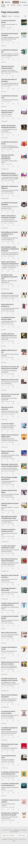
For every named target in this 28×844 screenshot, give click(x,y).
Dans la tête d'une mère (9, 632)
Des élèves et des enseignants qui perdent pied (9, 276)
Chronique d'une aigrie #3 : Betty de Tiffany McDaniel (10, 455)
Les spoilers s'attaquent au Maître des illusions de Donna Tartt (10, 38)
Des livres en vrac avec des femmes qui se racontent (10, 367)
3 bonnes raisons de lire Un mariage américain (10, 604)
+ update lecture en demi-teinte (9, 99)
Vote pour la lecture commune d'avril (7, 111)
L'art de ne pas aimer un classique (9, 80)
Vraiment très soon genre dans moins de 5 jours (9, 817)
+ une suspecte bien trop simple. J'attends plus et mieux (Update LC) (10, 177)
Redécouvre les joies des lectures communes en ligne (10, 620)
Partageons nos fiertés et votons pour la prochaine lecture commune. (10, 563)
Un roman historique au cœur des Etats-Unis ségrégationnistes (10, 146)
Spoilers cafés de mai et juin (9, 351)
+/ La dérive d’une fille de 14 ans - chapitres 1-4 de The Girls (10, 266)
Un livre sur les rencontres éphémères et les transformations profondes (10, 71)
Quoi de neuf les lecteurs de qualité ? (9, 696)
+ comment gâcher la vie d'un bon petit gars (9, 130)
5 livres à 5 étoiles (7, 293)
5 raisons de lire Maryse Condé (9, 648)
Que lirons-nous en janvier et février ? (10, 576)
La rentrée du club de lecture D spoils (8, 318)
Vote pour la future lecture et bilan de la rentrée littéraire (9, 699)
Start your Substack (9, 835)
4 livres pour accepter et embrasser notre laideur (7, 760)
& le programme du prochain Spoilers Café (9, 398)
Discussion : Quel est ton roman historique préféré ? (10, 465)
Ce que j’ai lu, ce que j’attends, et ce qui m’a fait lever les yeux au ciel (9, 253)
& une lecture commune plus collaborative (9, 371)
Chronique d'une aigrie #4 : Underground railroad (8, 426)
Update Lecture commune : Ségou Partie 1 (10, 435)
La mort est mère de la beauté (8, 21)
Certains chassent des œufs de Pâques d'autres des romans (9, 732)
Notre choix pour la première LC (7, 305)
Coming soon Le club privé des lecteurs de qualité (10, 814)
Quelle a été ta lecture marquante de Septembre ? (10, 263)
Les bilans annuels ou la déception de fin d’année (9, 679)
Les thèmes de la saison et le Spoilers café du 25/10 (8, 322)
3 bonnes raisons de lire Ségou (9, 491)
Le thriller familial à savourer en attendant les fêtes (9, 207)
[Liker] (2, 76)
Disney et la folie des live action (9, 776)
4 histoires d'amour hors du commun (10, 801)
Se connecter (23, 2)
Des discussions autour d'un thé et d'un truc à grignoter (9, 716)
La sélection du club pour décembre (9, 203)
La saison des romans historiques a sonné (8, 546)
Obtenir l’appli (21, 835)
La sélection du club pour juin (9, 51)
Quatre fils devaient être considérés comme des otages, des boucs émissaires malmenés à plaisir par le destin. (10, 439)
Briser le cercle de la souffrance (7, 452)
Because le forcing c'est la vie (9, 651)
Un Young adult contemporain (9, 748)
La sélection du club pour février (9, 143)
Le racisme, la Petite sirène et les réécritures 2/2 (10, 773)
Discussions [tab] (16, 16)
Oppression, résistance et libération (9, 187)
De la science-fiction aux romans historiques (9, 560)
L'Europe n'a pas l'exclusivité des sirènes (9, 788)
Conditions (24, 830)
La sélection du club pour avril (9, 96)
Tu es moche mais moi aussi (8, 756)
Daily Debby (9, 27)
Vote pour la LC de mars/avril (7, 408)
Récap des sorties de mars (10, 379)
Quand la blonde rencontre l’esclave (10, 504)
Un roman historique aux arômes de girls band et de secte (10, 309)
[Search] (25, 16)
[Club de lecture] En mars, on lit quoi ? (9, 745)
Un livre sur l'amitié (6, 114)
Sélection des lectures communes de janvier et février (10, 550)
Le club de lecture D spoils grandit (9, 617)
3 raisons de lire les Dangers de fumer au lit (9, 334)
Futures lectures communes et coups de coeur (9, 579)
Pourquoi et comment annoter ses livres (8, 530)
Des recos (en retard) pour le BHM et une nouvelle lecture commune (9, 666)
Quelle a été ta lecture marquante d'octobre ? (8, 216)
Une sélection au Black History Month (9, 161)
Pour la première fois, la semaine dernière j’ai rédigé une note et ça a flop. (10, 54)
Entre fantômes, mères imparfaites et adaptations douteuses (10, 249)
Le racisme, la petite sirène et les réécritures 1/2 (10, 784)
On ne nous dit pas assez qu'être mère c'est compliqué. (10, 635)
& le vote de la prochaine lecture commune (10, 354)
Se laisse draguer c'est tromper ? (10, 592)
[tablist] (10, 16)
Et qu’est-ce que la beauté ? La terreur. (9, 25)
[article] (14, 25)
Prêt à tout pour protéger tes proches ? (9, 478)
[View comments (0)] (8, 43)
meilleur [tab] (10, 16)
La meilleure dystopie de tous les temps (9, 728)
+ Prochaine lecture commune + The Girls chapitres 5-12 (9, 238)
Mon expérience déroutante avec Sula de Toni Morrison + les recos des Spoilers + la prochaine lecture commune (10, 84)
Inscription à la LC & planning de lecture (10, 607)
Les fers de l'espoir (7, 423)
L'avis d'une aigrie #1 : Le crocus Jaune (9, 508)
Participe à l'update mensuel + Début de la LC (9, 281)
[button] (3, 5)
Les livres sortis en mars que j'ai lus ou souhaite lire (9, 382)
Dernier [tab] (4, 16)
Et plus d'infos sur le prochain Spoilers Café (9, 338)
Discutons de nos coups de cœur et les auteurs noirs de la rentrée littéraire (10, 296)
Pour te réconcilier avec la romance (8, 804)
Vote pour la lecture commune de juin (7, 67)
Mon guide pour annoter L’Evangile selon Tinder (9, 517)
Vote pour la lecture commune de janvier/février (7, 156)
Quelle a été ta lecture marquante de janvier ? (8, 126)
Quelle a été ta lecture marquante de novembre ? (9, 174)
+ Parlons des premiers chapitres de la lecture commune (10, 190)
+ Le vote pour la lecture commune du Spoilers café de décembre (9, 220)
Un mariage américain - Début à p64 (8, 589)
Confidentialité (16, 830)
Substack (4, 839)
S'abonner (15, 2)
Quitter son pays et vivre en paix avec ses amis (10, 663)
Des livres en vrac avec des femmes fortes (10, 395)
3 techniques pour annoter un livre (9, 534)
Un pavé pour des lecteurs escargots (9, 34)
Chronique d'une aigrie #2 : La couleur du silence (9, 482)
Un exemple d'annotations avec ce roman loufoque (9, 521)
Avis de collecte (14, 831)
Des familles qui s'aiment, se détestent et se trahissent (9, 234)
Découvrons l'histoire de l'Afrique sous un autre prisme (10, 495)
